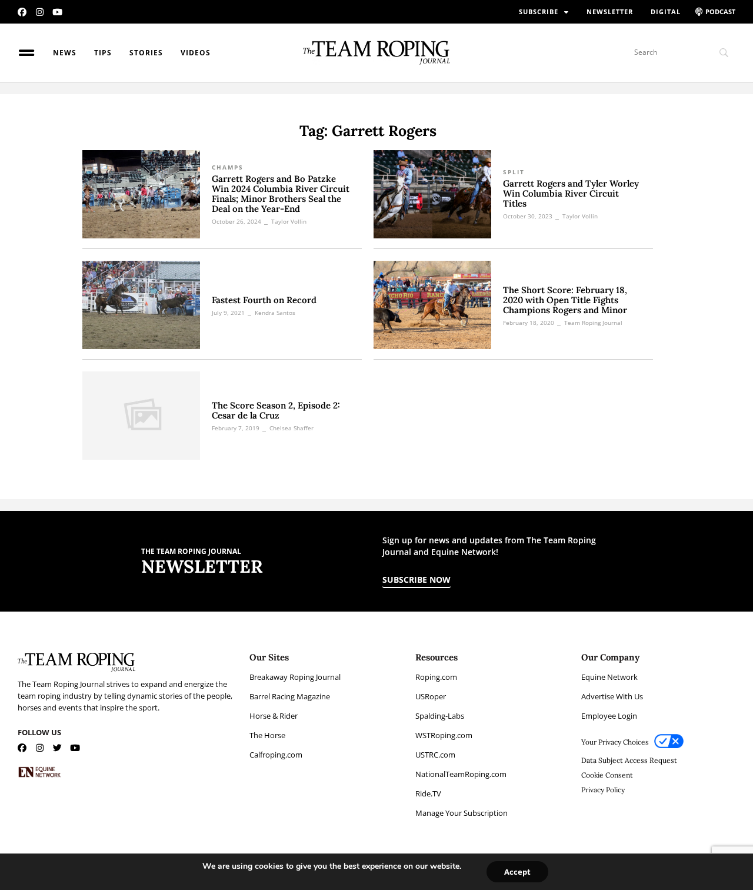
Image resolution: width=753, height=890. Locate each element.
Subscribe (538, 11)
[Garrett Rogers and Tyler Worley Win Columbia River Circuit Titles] (432, 194)
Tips (103, 53)
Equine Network (609, 677)
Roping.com (436, 677)
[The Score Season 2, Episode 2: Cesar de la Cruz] (141, 415)
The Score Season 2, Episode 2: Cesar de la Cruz (276, 410)
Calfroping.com (275, 754)
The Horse (267, 735)
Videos (196, 53)
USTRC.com (435, 754)
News (64, 53)
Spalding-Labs (439, 715)
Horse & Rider (273, 715)
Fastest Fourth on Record (264, 299)
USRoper (430, 696)
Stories (146, 53)
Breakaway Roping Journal (295, 677)
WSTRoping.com (443, 735)
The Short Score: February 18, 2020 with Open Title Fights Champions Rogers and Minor (565, 300)
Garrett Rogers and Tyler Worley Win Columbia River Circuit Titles (571, 193)
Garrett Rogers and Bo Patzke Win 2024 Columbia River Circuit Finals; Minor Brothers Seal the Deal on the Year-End (280, 193)
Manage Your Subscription (461, 813)
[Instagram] (39, 12)
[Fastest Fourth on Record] (141, 305)
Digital (666, 11)
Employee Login (609, 715)
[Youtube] (57, 12)
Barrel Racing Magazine (289, 696)
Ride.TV (428, 793)
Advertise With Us (612, 696)
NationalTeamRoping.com (461, 774)
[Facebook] (22, 12)
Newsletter (610, 11)
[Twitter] (57, 747)
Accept (517, 871)
